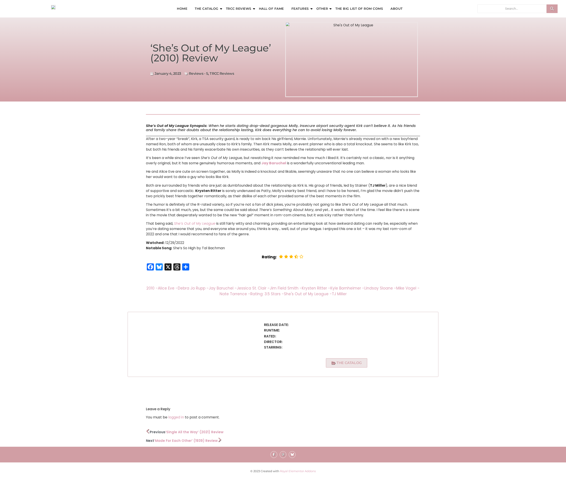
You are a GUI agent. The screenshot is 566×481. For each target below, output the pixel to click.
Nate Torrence (235, 294)
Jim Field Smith (286, 288)
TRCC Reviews (238, 9)
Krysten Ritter (316, 288)
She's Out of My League (308, 294)
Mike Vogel (408, 288)
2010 (152, 288)
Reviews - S (198, 73)
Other (322, 9)
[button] (346, 363)
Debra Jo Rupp (193, 288)
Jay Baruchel (273, 163)
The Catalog (206, 9)
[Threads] (283, 454)
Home (182, 9)
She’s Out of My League (194, 223)
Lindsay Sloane (380, 288)
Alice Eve (168, 288)
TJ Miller (339, 294)
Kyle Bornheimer (347, 288)
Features (300, 9)
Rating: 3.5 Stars (267, 294)
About (396, 9)
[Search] (552, 8)
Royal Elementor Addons (298, 471)
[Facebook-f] (273, 454)
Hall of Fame (271, 9)
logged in (176, 417)
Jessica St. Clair (253, 288)
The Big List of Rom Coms (359, 9)
